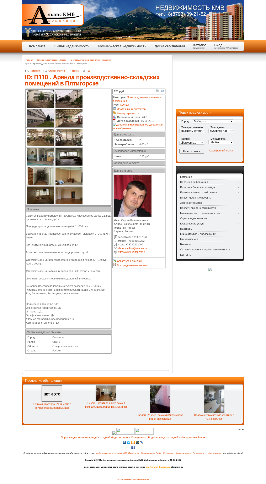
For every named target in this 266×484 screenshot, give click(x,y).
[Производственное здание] (40, 98)
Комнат (185, 138)
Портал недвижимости (74, 437)
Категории (35, 70)
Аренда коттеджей (99, 437)
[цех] (69, 118)
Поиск (75, 70)
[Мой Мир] (137, 442)
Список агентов (56, 70)
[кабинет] (69, 156)
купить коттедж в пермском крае (133, 479)
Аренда (124, 104)
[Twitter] (129, 442)
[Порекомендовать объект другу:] (163, 91)
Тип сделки (217, 127)
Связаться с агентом (129, 261)
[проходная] (40, 156)
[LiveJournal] (142, 442)
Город (185, 121)
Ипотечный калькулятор (131, 109)
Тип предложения (192, 127)
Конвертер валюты (127, 113)
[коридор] (40, 176)
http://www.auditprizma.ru (132, 252)
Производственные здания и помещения (90, 60)
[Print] (157, 91)
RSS (87, 70)
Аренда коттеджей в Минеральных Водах (180, 437)
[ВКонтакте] (124, 442)
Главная (29, 60)
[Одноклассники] (133, 442)
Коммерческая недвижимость (51, 60)
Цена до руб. (218, 138)
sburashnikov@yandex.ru (132, 248)
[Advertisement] (210, 81)
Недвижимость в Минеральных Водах (133, 437)
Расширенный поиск (220, 150)
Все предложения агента (131, 265)
